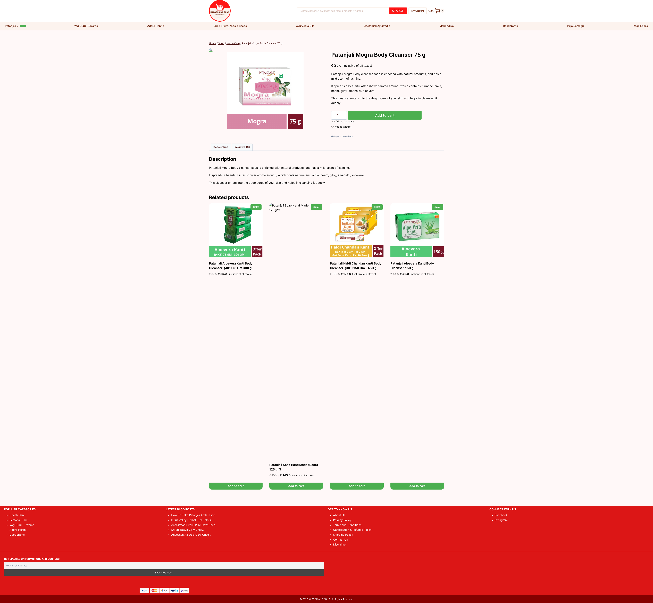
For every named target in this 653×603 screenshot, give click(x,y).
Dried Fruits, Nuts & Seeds (230, 26)
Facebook (501, 515)
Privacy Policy (342, 520)
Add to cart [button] (236, 486)
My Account (417, 10)
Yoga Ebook (640, 26)
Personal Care (19, 520)
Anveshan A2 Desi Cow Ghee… (191, 534)
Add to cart (385, 115)
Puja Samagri (575, 26)
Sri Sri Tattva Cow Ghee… (187, 529)
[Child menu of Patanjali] (23, 26)
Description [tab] (220, 147)
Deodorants (510, 26)
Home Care (347, 136)
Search (398, 11)
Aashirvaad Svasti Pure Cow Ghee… (194, 525)
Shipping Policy (343, 534)
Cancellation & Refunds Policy (352, 529)
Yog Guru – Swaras (86, 26)
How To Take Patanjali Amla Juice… (194, 515)
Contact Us (340, 539)
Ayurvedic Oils (305, 26)
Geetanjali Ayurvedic (377, 26)
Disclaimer (340, 544)
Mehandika (446, 26)
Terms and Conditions (347, 525)
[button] (211, 50)
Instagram (501, 520)
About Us (339, 515)
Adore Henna (155, 26)
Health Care (17, 515)
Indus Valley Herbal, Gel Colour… (192, 520)
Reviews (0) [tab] (242, 147)
